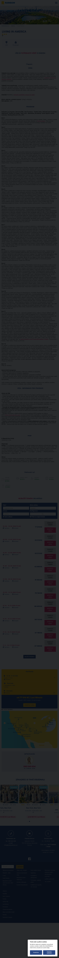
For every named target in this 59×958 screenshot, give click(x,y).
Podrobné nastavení (49, 952)
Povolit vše (36, 952)
